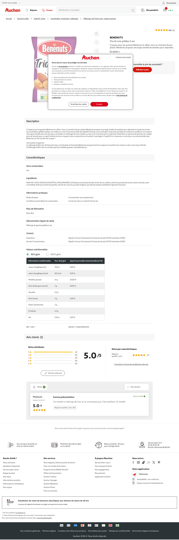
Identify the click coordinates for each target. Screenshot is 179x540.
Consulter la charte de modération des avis (131, 364)
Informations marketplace (13, 484)
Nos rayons (7, 487)
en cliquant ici (20, 513)
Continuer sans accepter (123, 57)
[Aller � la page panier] (168, 10)
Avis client (7, 477)
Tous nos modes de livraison (55, 466)
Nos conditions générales (30, 531)
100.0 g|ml (56, 254)
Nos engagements (102, 470)
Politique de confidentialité (119, 531)
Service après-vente (11, 470)
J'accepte (99, 104)
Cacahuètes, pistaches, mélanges (64, 18)
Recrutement (100, 473)
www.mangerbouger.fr (44, 518)
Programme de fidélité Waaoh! (56, 470)
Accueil (9, 18)
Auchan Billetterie (51, 484)
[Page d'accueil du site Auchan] (13, 10)
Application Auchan (103, 477)
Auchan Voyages (50, 480)
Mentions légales (49, 531)
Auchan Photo (49, 487)
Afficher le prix (142, 69)
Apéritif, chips (39, 18)
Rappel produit (9, 473)
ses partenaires (63, 66)
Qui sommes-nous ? (103, 462)
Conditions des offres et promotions (72, 531)
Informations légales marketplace (145, 531)
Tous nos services (50, 491)
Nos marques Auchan (103, 466)
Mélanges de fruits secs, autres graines (99, 18)
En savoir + (115, 51)
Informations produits (11, 480)
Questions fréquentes (11, 466)
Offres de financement (52, 473)
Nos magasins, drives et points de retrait (59, 462)
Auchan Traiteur (50, 477)
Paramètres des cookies (79, 104)
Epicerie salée (23, 18)
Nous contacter (9, 462)
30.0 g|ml (35, 254)
